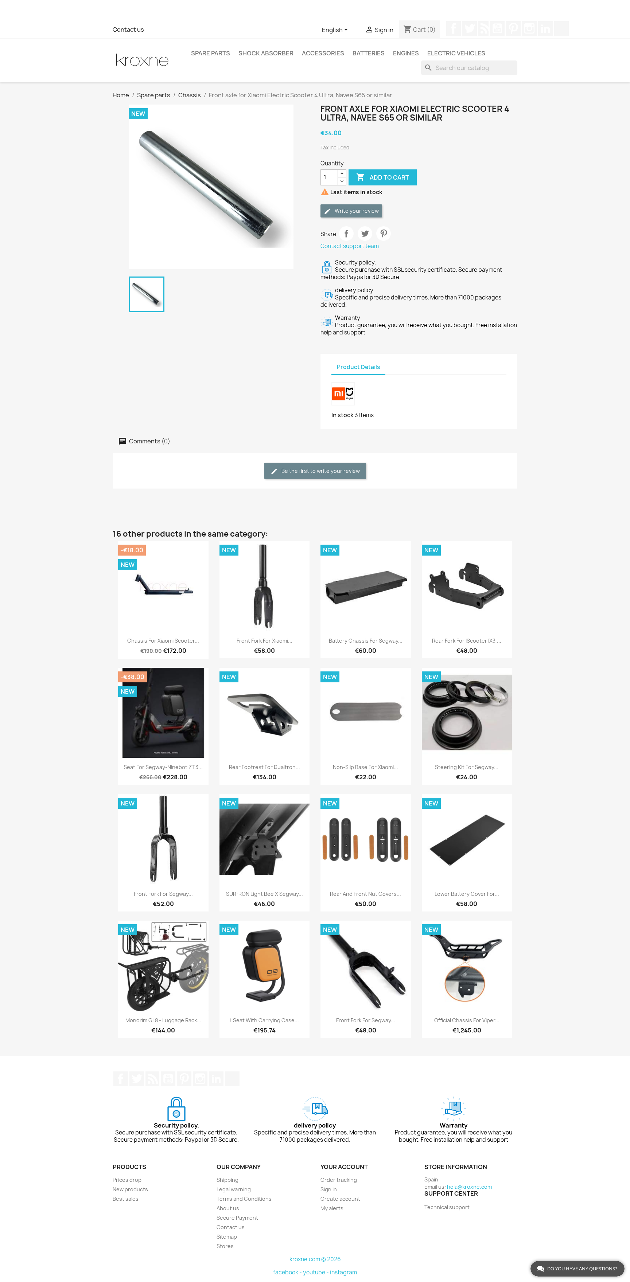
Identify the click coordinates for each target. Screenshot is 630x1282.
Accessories (323, 53)
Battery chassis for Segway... (365, 640)
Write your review (356, 210)
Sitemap (227, 1236)
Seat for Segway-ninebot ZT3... (163, 767)
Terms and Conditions (244, 1198)
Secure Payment (237, 1217)
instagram (343, 1272)
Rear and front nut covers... (365, 893)
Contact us (128, 30)
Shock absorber (265, 53)
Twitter (469, 28)
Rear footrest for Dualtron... (264, 767)
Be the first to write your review (320, 470)
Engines (406, 53)
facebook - (288, 1272)
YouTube (497, 28)
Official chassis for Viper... (466, 1020)
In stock (342, 415)
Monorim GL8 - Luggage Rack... (163, 1020)
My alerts (331, 1208)
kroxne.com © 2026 (315, 1259)
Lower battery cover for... (467, 893)
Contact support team (349, 246)
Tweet (365, 233)
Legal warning (234, 1189)
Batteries (369, 53)
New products (130, 1189)
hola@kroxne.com (469, 1186)
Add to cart (382, 177)
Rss (483, 28)
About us (228, 1208)
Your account (344, 1167)
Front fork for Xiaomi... (264, 640)
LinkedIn (545, 28)
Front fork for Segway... (163, 893)
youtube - (316, 1272)
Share (346, 233)
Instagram (529, 28)
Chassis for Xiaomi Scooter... (163, 640)
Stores (225, 1246)
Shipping (227, 1179)
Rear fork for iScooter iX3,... (466, 640)
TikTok (561, 28)
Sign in (328, 1189)
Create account (340, 1198)
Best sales (126, 1198)
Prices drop (127, 1179)
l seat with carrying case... (264, 1020)
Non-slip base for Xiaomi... (365, 767)
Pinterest (513, 28)
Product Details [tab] (358, 367)
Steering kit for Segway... (466, 767)
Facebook (453, 28)
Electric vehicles (456, 53)
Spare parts (210, 53)
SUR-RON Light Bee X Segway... (264, 893)
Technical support (447, 1207)
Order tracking (338, 1179)
